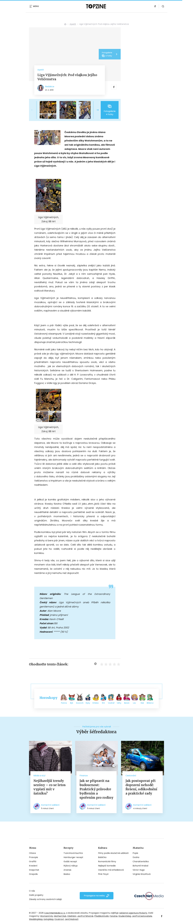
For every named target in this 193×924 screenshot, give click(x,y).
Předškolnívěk (101, 916)
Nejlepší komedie (107, 865)
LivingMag (48, 919)
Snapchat (34, 869)
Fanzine (114, 916)
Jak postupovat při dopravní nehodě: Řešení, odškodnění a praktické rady (141, 787)
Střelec (95, 703)
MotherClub (60, 916)
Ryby (88, 703)
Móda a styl (39, 775)
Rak (142, 703)
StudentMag (124, 916)
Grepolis (33, 874)
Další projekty (36, 895)
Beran (126, 703)
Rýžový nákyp (71, 865)
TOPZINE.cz (65, 24)
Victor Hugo (139, 869)
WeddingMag (36, 919)
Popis (135, 853)
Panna (64, 703)
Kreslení (33, 865)
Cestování (131, 775)
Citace (32, 853)
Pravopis (33, 857)
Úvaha (136, 857)
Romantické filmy (107, 861)
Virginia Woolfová (141, 874)
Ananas (67, 869)
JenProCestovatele (142, 916)
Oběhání (71, 916)
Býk (71, 703)
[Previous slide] (34, 110)
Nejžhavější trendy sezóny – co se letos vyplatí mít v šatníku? (49, 787)
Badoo (67, 874)
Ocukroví (59, 919)
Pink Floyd (103, 874)
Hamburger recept (73, 857)
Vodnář (111, 703)
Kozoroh (80, 703)
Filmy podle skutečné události (113, 853)
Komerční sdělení (50, 804)
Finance (84, 775)
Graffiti (32, 861)
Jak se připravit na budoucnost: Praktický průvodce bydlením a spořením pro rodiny (96, 789)
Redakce (49, 86)
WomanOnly (46, 916)
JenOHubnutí (71, 919)
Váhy (119, 703)
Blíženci (150, 703)
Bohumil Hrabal (140, 865)
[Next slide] (95, 110)
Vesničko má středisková (111, 869)
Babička (102, 857)
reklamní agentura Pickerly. (133, 912)
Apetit (73, 24)
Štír (103, 703)
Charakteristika (141, 861)
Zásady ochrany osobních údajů (45, 899)
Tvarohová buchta (73, 853)
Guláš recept (70, 861)
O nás (32, 890)
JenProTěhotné (85, 916)
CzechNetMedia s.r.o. (55, 912)
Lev (134, 703)
